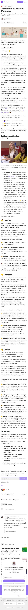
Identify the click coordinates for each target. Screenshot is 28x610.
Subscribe (20, 2)
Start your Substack (10, 603)
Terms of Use (21, 589)
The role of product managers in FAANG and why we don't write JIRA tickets (10, 550)
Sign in (25, 2)
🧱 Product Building (6, 6)
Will (2, 485)
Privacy (13, 600)
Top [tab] (2, 544)
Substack (7, 607)
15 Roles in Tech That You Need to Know (10, 558)
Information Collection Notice (18, 590)
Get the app (20, 603)
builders (6, 109)
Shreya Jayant (7, 517)
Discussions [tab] (11, 544)
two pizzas (11, 176)
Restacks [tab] (10, 504)
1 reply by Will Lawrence (11, 531)
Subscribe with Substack (15, 586)
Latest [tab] (6, 544)
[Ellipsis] (26, 517)
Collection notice (23, 600)
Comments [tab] (4, 504)
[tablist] (7, 504)
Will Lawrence (7, 18)
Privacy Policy (15, 592)
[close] (24, 562)
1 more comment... (5, 537)
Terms (17, 600)
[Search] (25, 544)
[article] (14, 551)
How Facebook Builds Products (10, 548)
